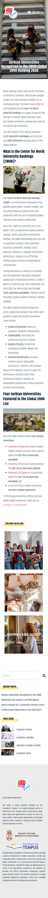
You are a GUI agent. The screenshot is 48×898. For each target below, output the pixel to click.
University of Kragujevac (19, 473)
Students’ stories (24, 730)
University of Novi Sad (18, 464)
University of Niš (15, 486)
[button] (14, 25)
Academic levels (24, 753)
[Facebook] (29, 12)
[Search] (45, 676)
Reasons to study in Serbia (29, 745)
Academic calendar (25, 738)
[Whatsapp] (38, 12)
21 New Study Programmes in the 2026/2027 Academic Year (21, 712)
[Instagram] (33, 12)
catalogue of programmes (14, 505)
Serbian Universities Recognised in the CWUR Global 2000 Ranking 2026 (21, 697)
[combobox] (21, 676)
